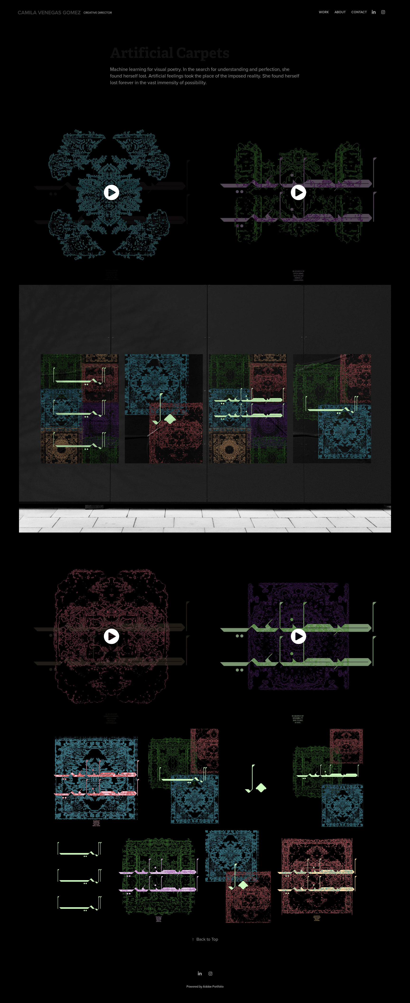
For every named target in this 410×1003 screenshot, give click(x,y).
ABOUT (340, 12)
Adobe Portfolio (213, 986)
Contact (359, 12)
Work (324, 12)
